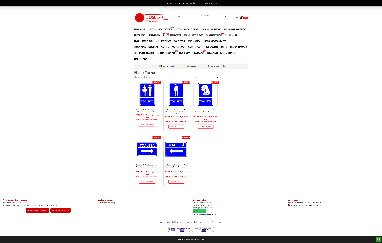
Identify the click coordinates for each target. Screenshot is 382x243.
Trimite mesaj (200, 211)
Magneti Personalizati (143, 41)
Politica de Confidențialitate (182, 221)
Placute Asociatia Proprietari (173, 47)
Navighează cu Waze (62, 210)
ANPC (214, 221)
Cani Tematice (179, 41)
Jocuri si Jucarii (184, 53)
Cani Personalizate (163, 41)
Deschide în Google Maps (38, 210)
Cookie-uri (207, 3)
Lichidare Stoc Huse (157, 34)
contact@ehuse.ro (204, 205)
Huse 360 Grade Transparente (235, 29)
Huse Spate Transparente (211, 29)
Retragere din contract (202, 221)
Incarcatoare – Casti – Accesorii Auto (222, 53)
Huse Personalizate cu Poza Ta (161, 28)
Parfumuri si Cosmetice (167, 52)
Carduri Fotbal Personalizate (146, 47)
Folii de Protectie (174, 35)
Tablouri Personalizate (193, 35)
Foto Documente (141, 59)
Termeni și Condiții (163, 221)
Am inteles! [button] (214, 3)
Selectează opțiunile (147, 124)
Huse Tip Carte (140, 35)
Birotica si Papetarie (238, 47)
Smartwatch (200, 52)
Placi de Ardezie (231, 35)
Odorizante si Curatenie (144, 53)
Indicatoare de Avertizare (216, 47)
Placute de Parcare (195, 47)
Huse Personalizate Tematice (186, 29)
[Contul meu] (237, 17)
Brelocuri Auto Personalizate (215, 41)
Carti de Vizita (194, 41)
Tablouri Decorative (214, 34)
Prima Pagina (139, 29)
